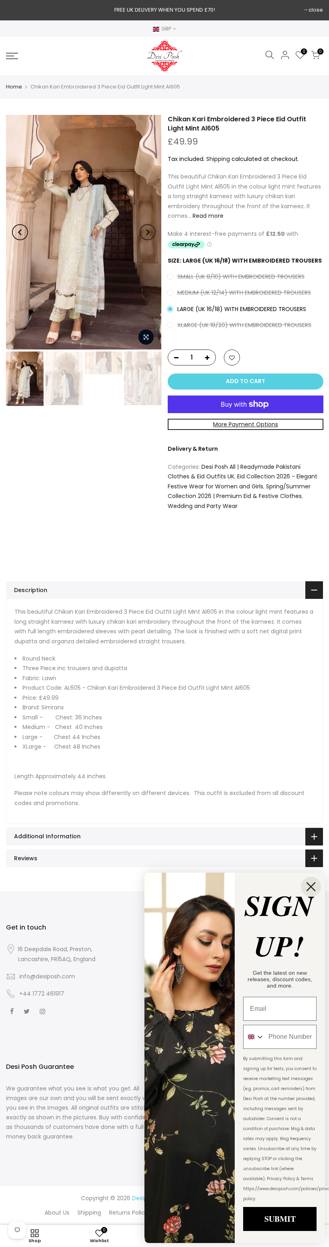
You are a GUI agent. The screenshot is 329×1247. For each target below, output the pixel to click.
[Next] (148, 232)
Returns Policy (128, 1213)
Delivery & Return (193, 449)
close (316, 10)
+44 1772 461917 (41, 994)
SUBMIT (280, 1219)
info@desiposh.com (47, 976)
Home (14, 86)
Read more (207, 216)
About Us (57, 1213)
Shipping (218, 159)
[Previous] (20, 232)
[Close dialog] (311, 887)
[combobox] (254, 1036)
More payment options (245, 424)
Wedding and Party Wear (203, 506)
